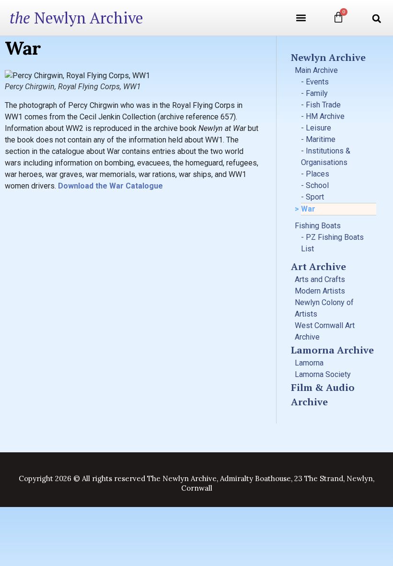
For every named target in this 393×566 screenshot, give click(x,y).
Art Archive (318, 266)
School (317, 185)
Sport (315, 196)
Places (317, 173)
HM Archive (325, 116)
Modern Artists (320, 290)
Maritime (320, 139)
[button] (301, 18)
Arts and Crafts (320, 279)
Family (317, 93)
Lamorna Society (323, 374)
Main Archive (316, 70)
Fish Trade (323, 104)
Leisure (318, 127)
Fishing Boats (318, 225)
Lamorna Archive (332, 349)
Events (317, 81)
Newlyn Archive (76, 18)
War (308, 208)
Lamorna (309, 362)
